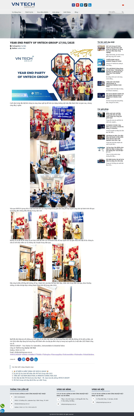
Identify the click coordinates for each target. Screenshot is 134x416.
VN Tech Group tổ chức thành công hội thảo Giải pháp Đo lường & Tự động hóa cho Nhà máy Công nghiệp (114, 49)
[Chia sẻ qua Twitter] (23, 359)
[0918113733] (2, 406)
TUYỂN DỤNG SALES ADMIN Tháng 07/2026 (113, 60)
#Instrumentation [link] (68, 354)
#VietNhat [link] (31, 354)
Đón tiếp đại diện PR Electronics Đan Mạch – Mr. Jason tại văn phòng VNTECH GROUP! (42, 378)
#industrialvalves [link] (88, 354)
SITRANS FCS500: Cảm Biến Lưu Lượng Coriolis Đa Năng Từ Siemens (115, 126)
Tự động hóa (16, 12)
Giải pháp (55, 12)
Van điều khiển (42, 12)
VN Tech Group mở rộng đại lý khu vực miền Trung (30, 380)
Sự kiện (23, 46)
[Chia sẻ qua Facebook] (19, 359)
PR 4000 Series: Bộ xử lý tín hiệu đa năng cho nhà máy (115, 160)
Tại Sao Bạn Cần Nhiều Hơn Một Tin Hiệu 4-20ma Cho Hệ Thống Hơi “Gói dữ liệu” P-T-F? (115, 150)
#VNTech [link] (25, 354)
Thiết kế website (79, 414)
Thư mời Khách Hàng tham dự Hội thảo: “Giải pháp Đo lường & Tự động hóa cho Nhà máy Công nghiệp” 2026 (114, 71)
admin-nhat (21, 48)
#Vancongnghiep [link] (56, 354)
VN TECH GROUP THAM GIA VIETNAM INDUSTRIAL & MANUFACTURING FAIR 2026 (115, 96)
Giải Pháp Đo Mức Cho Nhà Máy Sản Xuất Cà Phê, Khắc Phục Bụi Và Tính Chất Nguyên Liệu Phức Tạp (114, 138)
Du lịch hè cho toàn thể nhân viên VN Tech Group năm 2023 (33, 373)
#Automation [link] (78, 354)
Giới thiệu (67, 12)
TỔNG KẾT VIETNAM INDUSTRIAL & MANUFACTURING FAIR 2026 (35, 376)
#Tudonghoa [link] (46, 354)
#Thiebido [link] (38, 354)
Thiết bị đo (29, 12)
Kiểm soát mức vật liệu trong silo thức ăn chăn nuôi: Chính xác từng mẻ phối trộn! (114, 115)
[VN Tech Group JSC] (23, 5)
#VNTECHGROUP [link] (15, 354)
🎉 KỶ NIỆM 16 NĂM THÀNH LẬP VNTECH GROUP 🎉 (31, 371)
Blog (76, 12)
